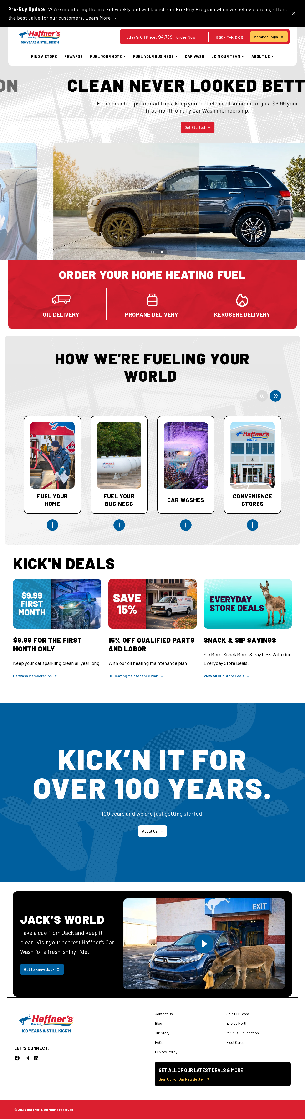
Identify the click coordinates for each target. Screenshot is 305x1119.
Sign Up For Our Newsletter (181, 1079)
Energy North (236, 1023)
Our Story (162, 1032)
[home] (39, 37)
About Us (150, 831)
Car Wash (194, 56)
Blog (158, 1023)
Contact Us (164, 1013)
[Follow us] (17, 1058)
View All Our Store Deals (224, 675)
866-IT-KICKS (229, 37)
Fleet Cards (235, 1042)
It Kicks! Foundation (242, 1032)
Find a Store (44, 56)
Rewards (73, 56)
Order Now (186, 37)
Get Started (149, 127)
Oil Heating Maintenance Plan (133, 675)
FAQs (159, 1042)
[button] (143, 252)
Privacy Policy (166, 1052)
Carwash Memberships (32, 675)
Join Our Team (237, 1013)
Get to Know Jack (39, 969)
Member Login (266, 36)
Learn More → (101, 18)
